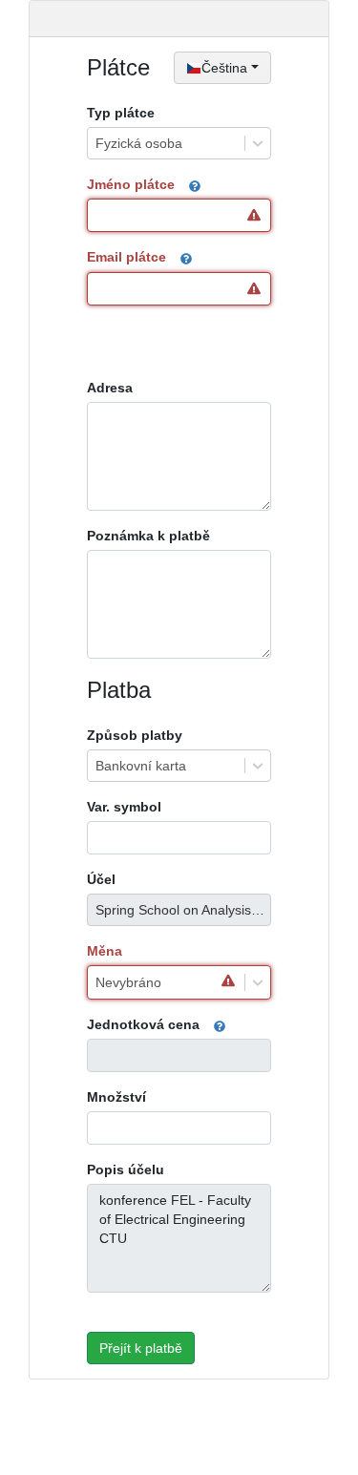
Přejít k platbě (140, 1348)
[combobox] (95, 143)
